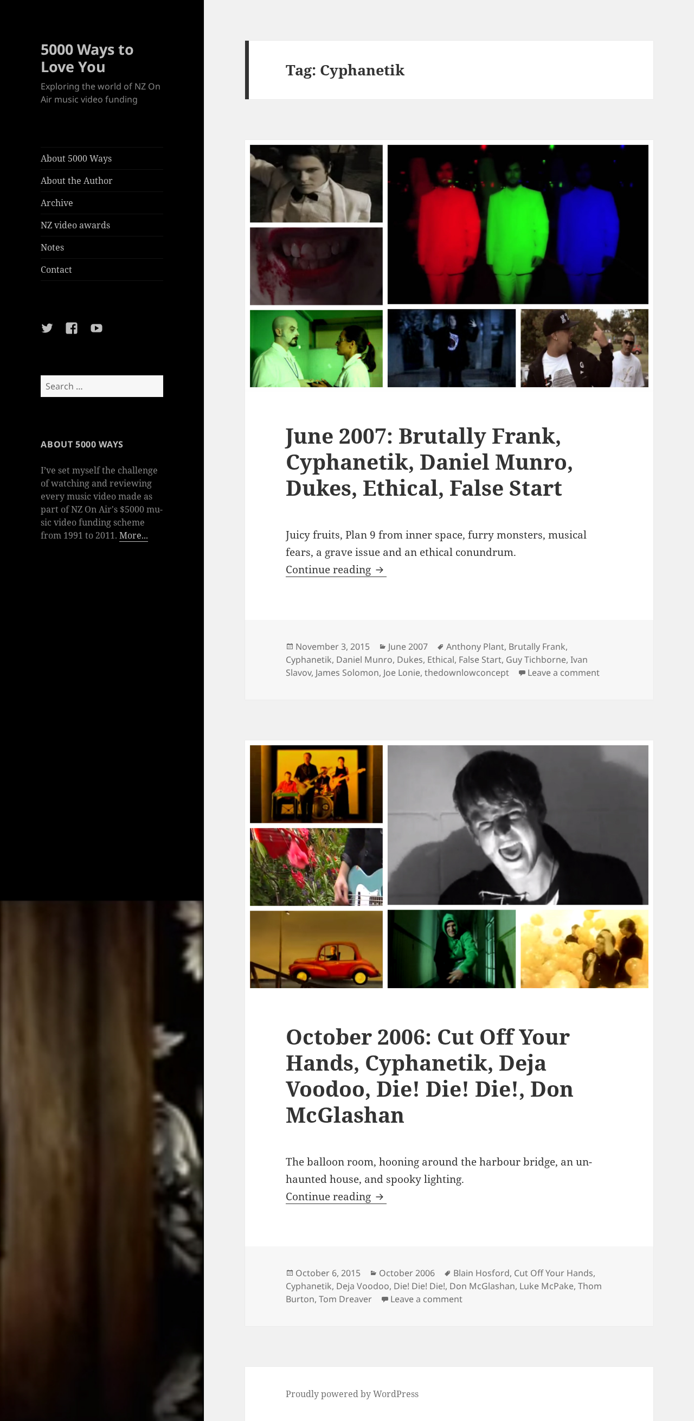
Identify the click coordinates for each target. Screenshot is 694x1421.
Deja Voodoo (362, 1286)
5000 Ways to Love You (87, 57)
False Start (480, 659)
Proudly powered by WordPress (352, 1394)
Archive (57, 203)
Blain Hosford (481, 1273)
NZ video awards (75, 225)
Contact (56, 270)
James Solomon (347, 673)
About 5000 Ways (76, 158)
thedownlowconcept (467, 673)
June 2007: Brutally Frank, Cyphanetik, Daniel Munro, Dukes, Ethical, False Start (429, 461)
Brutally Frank (537, 646)
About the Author (77, 181)
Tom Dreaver (345, 1299)
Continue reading (336, 569)
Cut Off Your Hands (553, 1273)
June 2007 (408, 646)
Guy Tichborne (536, 659)
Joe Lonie (401, 673)
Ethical (440, 659)
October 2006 (407, 1273)
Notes (52, 247)
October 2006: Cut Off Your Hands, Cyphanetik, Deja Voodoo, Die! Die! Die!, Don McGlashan (430, 1075)
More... (133, 535)
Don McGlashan (482, 1286)
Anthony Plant (475, 646)
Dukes (410, 659)
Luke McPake (546, 1286)
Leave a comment (564, 673)
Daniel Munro (364, 659)
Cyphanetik (309, 659)
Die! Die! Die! (419, 1286)
